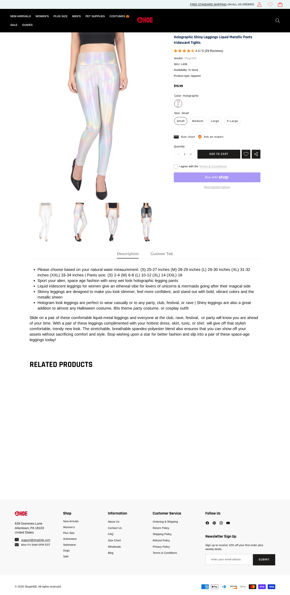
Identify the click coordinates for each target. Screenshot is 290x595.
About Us (113, 521)
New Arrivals (71, 521)
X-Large (232, 121)
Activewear (70, 538)
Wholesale (114, 546)
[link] (270, 4)
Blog (110, 552)
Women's (69, 527)
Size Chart (114, 540)
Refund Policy (161, 540)
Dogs (66, 550)
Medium (197, 121)
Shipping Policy (162, 534)
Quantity (179, 146)
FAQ (110, 534)
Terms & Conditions (213, 166)
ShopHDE (190, 58)
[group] (45, 222)
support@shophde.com (35, 540)
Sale (66, 556)
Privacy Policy (161, 546)
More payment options (217, 187)
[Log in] (259, 4)
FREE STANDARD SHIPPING (208, 4)
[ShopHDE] (145, 20)
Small (181, 121)
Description (128, 254)
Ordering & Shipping (165, 521)
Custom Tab (162, 254)
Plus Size (69, 532)
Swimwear (69, 544)
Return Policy (161, 528)
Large (215, 121)
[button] (280, 4)
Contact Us (115, 528)
